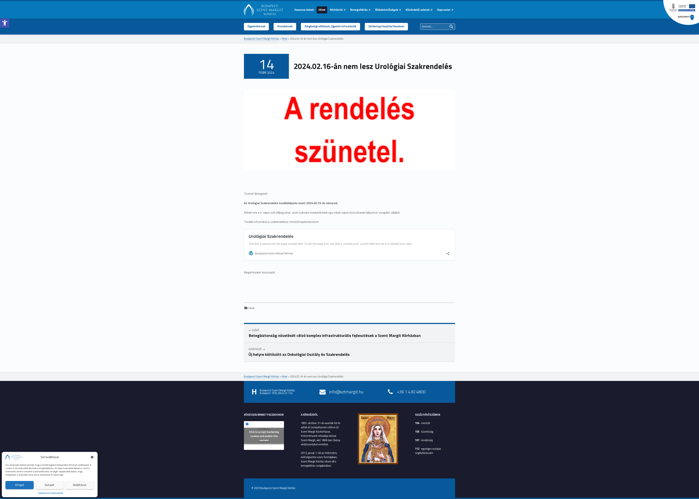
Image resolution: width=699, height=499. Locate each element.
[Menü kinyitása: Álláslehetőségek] (400, 10)
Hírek (322, 9)
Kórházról (336, 9)
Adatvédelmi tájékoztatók (50, 492)
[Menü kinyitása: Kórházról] (344, 10)
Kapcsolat (443, 9)
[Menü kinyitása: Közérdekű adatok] (432, 10)
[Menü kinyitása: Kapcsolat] (452, 10)
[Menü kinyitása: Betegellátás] (369, 10)
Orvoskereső (285, 26)
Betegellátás (359, 9)
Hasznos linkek (304, 9)
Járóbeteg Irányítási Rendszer (386, 26)
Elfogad (19, 485)
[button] (4, 23)
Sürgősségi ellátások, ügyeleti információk (330, 26)
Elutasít (49, 485)
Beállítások (79, 485)
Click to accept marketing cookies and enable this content (264, 436)
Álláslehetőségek (386, 9)
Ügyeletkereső (256, 26)
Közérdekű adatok (418, 9)
